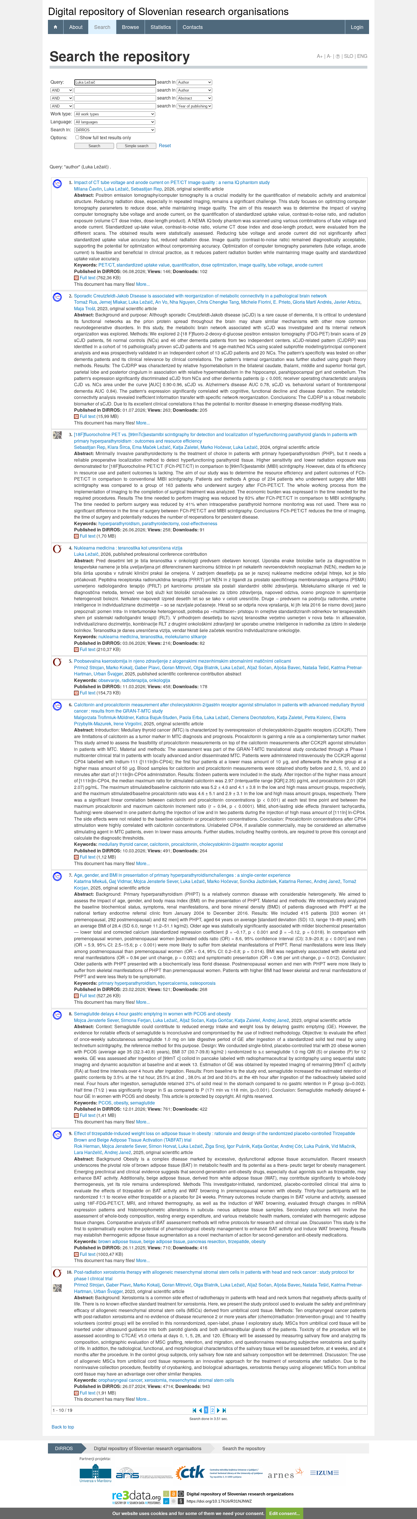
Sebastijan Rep (146, 188)
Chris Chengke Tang (218, 302)
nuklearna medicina (118, 636)
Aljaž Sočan (259, 667)
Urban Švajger (108, 673)
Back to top (63, 1426)
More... (143, 284)
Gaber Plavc (147, 667)
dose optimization (219, 264)
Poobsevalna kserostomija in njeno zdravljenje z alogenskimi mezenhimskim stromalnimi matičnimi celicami (182, 661)
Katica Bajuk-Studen (156, 717)
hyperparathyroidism (119, 523)
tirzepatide (238, 1241)
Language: (61, 121)
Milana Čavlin (88, 188)
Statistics (161, 26)
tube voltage (280, 264)
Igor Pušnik (238, 1146)
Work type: (61, 113)
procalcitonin (184, 844)
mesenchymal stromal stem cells (201, 1380)
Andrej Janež (327, 881)
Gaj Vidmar (120, 881)
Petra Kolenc (318, 717)
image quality (252, 264)
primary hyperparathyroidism (127, 983)
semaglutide (142, 1102)
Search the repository (243, 1448)
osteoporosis (203, 983)
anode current (309, 264)
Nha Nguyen (182, 302)
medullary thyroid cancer (123, 844)
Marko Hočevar (216, 447)
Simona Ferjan (136, 1020)
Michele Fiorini (256, 302)
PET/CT (106, 264)
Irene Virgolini (127, 723)
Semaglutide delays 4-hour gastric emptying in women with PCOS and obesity (152, 1013)
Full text (87, 277)
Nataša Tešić (316, 667)
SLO (348, 55)
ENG (362, 55)
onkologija (159, 680)
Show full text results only (105, 137)
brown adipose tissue (119, 1241)
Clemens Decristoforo (253, 717)
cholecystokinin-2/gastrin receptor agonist (241, 844)
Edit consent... (284, 1513)
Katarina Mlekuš (90, 881)
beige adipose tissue (164, 1241)
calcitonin (159, 844)
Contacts (193, 26)
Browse (130, 26)
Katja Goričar (219, 1020)
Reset (165, 145)
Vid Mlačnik (343, 1146)
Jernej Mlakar (112, 302)
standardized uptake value (143, 264)
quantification (185, 264)
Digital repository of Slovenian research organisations (147, 1448)
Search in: (60, 129)
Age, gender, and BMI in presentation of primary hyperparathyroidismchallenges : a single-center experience (182, 875)
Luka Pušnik (316, 1146)
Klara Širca (119, 447)
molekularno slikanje (186, 636)
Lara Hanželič (88, 1152)
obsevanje (108, 680)
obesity (121, 1102)
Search (102, 26)
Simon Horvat (162, 1146)
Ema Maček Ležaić (151, 447)
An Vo (161, 302)
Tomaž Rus (85, 302)
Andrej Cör (291, 1146)
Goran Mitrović (176, 667)
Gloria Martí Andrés (312, 302)
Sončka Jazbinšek (258, 881)
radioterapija (134, 680)
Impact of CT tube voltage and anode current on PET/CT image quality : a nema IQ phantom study (172, 182)
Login (357, 26)
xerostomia (155, 1380)
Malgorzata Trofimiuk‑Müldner (104, 717)
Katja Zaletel (185, 447)
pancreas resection (207, 1241)
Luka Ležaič (116, 188)
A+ (320, 55)
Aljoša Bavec (287, 667)
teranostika (151, 636)
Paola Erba (190, 717)
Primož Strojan (89, 667)
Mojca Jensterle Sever (156, 881)
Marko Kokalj (119, 667)
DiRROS (64, 1448)
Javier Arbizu (347, 302)
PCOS (104, 1102)
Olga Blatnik (205, 667)
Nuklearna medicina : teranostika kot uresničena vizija (128, 547)
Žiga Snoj (215, 1146)
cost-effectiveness (199, 523)
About (76, 26)
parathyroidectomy (160, 523)
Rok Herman (87, 1146)
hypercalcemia (173, 983)
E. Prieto (281, 302)
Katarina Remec (295, 881)
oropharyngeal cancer (120, 1380)
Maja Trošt (84, 308)
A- (329, 55)
